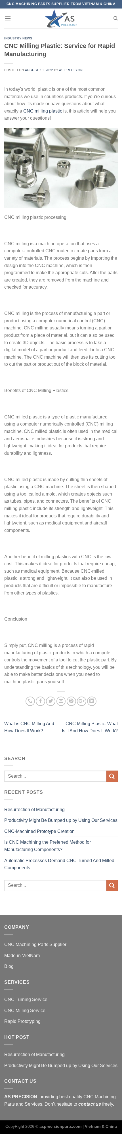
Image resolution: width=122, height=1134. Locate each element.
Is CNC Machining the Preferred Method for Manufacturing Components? (47, 846)
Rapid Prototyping (22, 1021)
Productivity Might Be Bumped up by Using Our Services (60, 820)
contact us (89, 1104)
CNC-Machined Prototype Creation (39, 831)
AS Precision (71, 70)
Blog (9, 966)
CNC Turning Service (25, 999)
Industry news (18, 38)
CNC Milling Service (24, 1010)
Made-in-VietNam (22, 955)
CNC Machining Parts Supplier (35, 944)
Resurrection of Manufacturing (34, 809)
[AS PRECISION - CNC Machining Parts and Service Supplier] (61, 18)
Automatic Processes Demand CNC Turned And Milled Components (59, 864)
